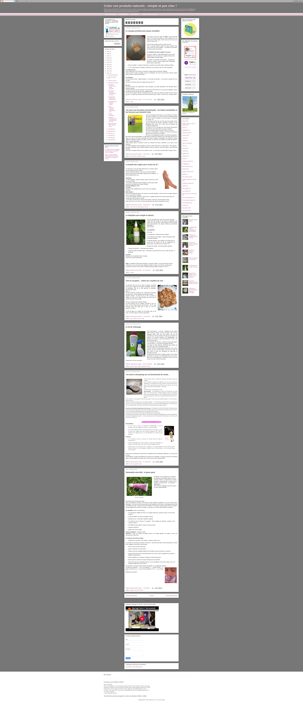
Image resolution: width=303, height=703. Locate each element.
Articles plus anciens (171, 595)
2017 (108, 60)
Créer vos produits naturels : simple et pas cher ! (140, 6)
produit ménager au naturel (144, 366)
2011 (108, 73)
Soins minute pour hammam (189, 193)
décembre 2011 (112, 75)
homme (184, 150)
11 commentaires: (147, 461)
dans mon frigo (136, 206)
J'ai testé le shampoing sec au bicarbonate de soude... (147, 375)
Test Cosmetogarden (187, 197)
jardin (183, 158)
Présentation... (135, 14)
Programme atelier (187, 183)
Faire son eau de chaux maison (193, 258)
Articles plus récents (131, 595)
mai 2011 (110, 135)
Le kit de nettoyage (133, 327)
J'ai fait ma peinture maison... (191, 252)
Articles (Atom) (154, 600)
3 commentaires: (147, 204)
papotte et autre (141, 156)
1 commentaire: (146, 154)
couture (184, 140)
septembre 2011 (112, 82)
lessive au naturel (186, 161)
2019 (108, 55)
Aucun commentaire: (148, 99)
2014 (108, 66)
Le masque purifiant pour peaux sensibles (143, 31)
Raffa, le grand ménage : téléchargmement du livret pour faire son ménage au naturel (111, 156)
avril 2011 (110, 137)
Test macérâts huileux (187, 200)
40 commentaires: (147, 270)
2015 (108, 64)
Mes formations (133, 156)
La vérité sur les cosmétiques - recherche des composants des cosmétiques (112, 151)
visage (131, 101)
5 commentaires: (147, 316)
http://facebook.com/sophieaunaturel (134, 666)
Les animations (123, 14)
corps (131, 206)
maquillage (185, 163)
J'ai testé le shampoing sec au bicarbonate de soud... (112, 119)
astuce (184, 121)
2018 (108, 58)
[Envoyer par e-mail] (157, 99)
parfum (184, 174)
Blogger (163, 699)
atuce (183, 127)
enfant (184, 148)
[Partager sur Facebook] (162, 99)
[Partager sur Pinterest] (163, 99)
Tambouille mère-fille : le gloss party (140, 472)
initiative (184, 156)
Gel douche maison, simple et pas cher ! (193, 244)
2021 (108, 51)
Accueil (151, 595)
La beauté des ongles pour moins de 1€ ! (142, 165)
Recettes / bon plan (111, 14)
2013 (108, 68)
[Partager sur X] (160, 99)
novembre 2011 (112, 77)
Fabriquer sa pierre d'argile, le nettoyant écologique (193, 290)
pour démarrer (186, 176)
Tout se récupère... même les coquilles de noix (144, 281)
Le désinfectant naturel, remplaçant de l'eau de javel (193, 229)
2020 (108, 53)
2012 (108, 71)
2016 (108, 62)
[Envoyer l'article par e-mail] (155, 99)
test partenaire (186, 202)
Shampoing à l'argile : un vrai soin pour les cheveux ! (193, 275)
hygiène (184, 153)
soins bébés (185, 191)
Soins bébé (140, 590)
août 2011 (110, 129)
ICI (136, 417)
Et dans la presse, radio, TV (149, 14)
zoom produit (185, 210)
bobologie (184, 130)
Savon (184, 185)
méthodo (184, 169)
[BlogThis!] (159, 99)
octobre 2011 (111, 80)
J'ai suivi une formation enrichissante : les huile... (112, 92)
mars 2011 (111, 139)
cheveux (132, 272)
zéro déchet (185, 208)
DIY (183, 145)
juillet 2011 (111, 131)
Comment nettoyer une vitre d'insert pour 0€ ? (193, 282)
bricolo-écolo (185, 132)
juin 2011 (110, 133)
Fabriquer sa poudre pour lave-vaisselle (193, 236)
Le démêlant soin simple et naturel (140, 215)
